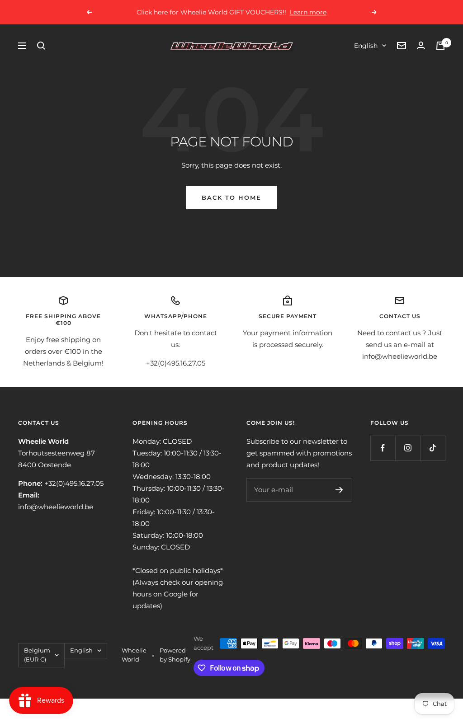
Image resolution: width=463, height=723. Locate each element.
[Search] (41, 46)
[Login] (421, 45)
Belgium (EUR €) (37, 655)
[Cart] (440, 46)
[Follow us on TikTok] (432, 448)
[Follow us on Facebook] (382, 448)
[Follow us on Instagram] (407, 448)
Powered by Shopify (175, 655)
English (366, 46)
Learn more (308, 12)
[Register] (339, 490)
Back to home (231, 197)
